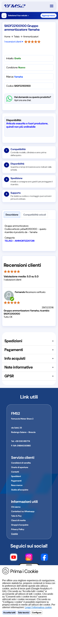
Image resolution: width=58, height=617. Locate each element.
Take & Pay (16, 515)
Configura (36, 612)
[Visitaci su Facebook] (44, 558)
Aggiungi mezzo (48, 15)
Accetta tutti (9, 612)
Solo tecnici (23, 612)
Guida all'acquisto (19, 489)
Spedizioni (16, 476)
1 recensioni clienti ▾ (13, 41)
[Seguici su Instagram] (28, 558)
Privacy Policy (17, 529)
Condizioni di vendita (21, 462)
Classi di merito (18, 520)
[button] (53, 6)
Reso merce (16, 485)
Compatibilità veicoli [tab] (34, 214)
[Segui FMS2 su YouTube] (13, 558)
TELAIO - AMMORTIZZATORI (20, 240)
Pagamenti (16, 480)
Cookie (14, 533)
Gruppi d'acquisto (19, 524)
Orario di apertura (19, 467)
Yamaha (18, 76)
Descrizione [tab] (12, 214)
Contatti (15, 471)
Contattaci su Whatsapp (23, 511)
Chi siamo (16, 507)
